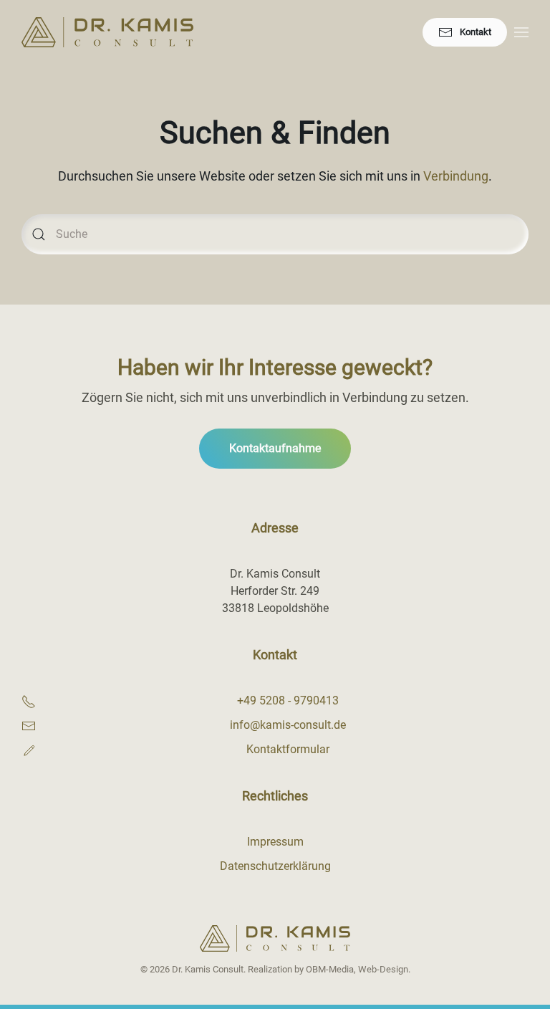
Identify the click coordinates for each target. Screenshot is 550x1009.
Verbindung (455, 175)
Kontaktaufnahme (275, 448)
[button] (521, 32)
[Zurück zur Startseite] (107, 32)
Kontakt (475, 32)
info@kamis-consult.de (288, 725)
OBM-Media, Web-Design (357, 969)
